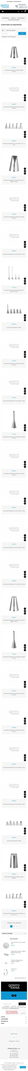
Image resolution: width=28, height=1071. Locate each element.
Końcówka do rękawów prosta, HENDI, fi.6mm (14, 547)
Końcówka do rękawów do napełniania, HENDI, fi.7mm (14, 437)
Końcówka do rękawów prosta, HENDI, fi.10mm (14, 584)
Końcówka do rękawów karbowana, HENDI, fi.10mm (14, 364)
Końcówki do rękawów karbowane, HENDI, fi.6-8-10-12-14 (14, 914)
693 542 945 (14, 1033)
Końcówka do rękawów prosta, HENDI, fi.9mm (14, 401)
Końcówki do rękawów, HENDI (14, 327)
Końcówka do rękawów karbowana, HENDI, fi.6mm (14, 474)
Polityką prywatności (14, 1008)
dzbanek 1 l (14, 969)
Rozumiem (22, 1067)
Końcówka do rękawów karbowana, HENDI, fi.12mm (14, 694)
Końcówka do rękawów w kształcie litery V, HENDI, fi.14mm (14, 181)
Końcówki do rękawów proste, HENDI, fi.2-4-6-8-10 (14, 144)
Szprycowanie (7, 933)
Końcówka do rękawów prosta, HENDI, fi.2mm (14, 254)
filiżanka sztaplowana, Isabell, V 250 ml (17, 961)
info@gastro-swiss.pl (23, 6)
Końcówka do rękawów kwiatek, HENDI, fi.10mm (14, 71)
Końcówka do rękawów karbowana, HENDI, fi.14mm (14, 217)
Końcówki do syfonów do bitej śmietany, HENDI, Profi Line (14, 291)
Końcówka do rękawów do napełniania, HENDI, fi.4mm (14, 657)
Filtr (22, 33)
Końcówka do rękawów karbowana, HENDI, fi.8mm (14, 107)
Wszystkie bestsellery (21, 978)
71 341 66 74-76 (23, 5)
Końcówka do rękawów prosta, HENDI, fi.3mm (14, 767)
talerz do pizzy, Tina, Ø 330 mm (18, 943)
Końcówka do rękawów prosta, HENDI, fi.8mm (14, 804)
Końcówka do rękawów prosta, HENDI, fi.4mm (14, 511)
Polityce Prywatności (9, 1069)
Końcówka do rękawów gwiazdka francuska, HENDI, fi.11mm (14, 621)
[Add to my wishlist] (25, 61)
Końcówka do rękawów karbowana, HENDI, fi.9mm (14, 731)
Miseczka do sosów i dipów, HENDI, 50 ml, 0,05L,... (18, 952)
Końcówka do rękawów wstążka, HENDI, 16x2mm (14, 877)
